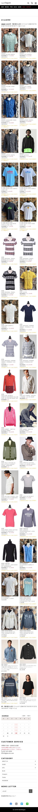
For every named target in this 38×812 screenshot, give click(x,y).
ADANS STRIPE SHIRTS (26, 120)
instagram (4, 774)
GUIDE (19, 7)
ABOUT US (5, 761)
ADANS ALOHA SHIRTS (8, 54)
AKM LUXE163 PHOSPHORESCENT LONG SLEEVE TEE (27, 531)
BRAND (7, 7)
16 (14, 26)
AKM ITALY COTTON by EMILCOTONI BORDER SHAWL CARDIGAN (8, 464)
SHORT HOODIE (24, 155)
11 (5, 26)
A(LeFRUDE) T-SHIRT (7, 598)
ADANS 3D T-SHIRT (25, 86)
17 (16, 26)
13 (8, 26)
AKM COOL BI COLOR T (27, 496)
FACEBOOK (5, 780)
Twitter (4, 777)
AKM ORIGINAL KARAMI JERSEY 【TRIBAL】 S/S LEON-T (27, 327)
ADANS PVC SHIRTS (25, 54)
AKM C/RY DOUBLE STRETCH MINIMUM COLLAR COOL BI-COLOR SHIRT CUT (9, 397)
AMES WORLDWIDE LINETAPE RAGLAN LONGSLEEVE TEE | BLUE (27, 600)
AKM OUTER (23, 292)
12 (6, 26)
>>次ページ (20, 26)
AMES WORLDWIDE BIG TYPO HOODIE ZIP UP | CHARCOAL (26, 633)
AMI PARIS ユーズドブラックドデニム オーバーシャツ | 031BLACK (28, 667)
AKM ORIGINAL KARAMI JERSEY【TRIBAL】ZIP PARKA (27, 362)
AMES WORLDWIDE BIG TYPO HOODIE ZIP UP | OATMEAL (8, 633)
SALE (23, 7)
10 (3, 26)
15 (12, 26)
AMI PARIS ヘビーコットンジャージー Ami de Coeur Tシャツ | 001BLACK (28, 700)
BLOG (15, 7)
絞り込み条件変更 (5, 20)
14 (10, 26)
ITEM (11, 7)
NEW (2, 7)
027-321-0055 (7, 751)
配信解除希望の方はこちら (8, 796)
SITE (3, 767)
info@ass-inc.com (8, 753)
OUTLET (28, 7)
